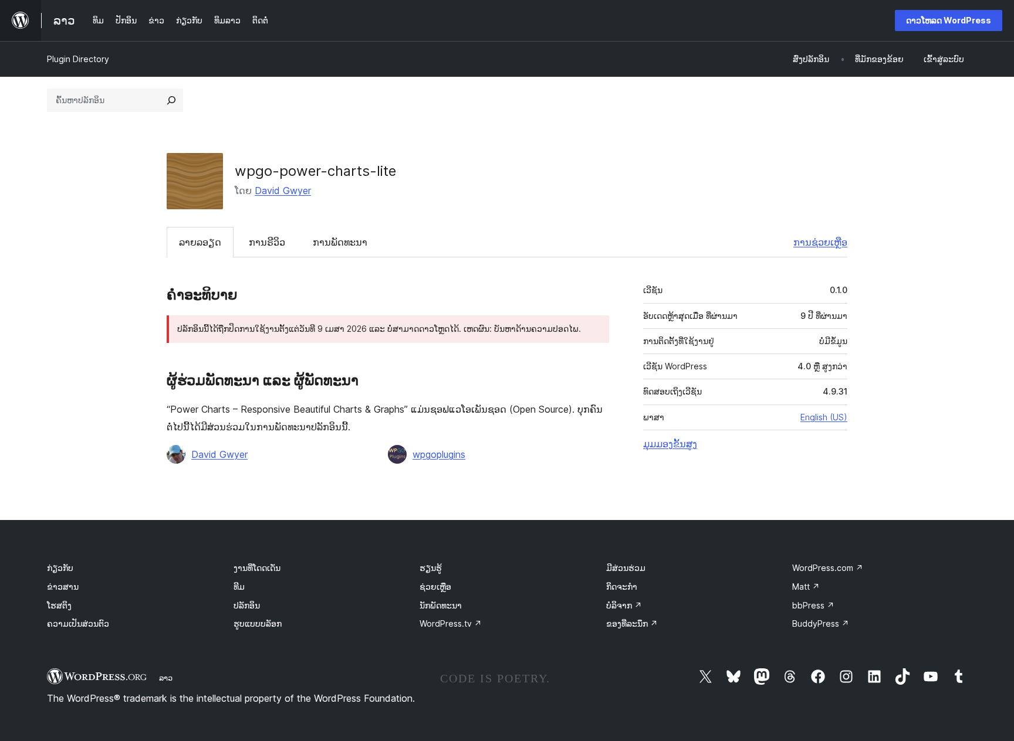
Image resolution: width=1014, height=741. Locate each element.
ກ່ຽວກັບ (60, 568)
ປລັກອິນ (247, 605)
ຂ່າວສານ (63, 587)
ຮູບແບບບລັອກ (258, 623)
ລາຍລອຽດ (200, 242)
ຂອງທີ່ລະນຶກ (632, 623)
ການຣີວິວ (267, 242)
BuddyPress (820, 623)
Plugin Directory (78, 59)
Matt (806, 587)
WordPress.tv (451, 623)
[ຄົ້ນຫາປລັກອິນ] (171, 100)
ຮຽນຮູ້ (431, 568)
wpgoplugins (439, 454)
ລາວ (166, 677)
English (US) (823, 417)
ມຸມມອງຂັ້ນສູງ (670, 444)
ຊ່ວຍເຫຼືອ (435, 587)
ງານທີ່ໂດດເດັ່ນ (257, 568)
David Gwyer (283, 190)
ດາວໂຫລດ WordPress (948, 20)
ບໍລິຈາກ (624, 605)
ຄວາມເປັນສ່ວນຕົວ (78, 623)
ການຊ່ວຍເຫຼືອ (820, 242)
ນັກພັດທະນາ (441, 605)
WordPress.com (827, 568)
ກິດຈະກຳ (621, 587)
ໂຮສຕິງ (59, 605)
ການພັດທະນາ (340, 242)
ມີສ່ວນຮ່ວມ (625, 568)
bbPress (813, 605)
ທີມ (239, 587)
